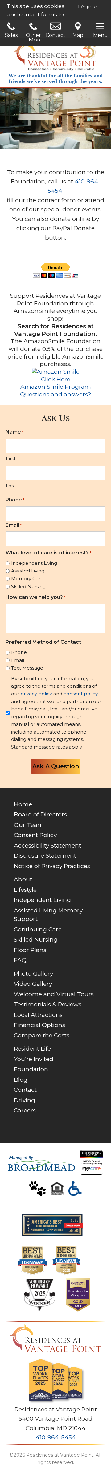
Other (33, 35)
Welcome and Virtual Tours (54, 994)
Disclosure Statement (45, 855)
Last (10, 486)
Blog (20, 1079)
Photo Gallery (33, 973)
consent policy (81, 694)
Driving (24, 1100)
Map (77, 35)
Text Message (27, 668)
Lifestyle (25, 889)
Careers (25, 1110)
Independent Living (34, 563)
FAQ (20, 960)
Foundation (31, 1069)
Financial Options (39, 1025)
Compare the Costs (41, 1035)
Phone (15, 500)
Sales (11, 35)
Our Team (29, 824)
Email (14, 525)
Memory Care (27, 578)
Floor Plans (30, 950)
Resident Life (32, 1048)
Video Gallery (33, 983)
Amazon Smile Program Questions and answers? (55, 390)
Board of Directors (40, 814)
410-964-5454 (55, 1437)
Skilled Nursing (28, 586)
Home (23, 804)
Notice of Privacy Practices (52, 866)
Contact (55, 35)
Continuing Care (38, 929)
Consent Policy (35, 835)
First (11, 459)
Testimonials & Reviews (47, 1004)
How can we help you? (35, 597)
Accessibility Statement (47, 845)
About (23, 879)
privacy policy (36, 694)
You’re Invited (33, 1059)
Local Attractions (38, 1014)
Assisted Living (27, 571)
